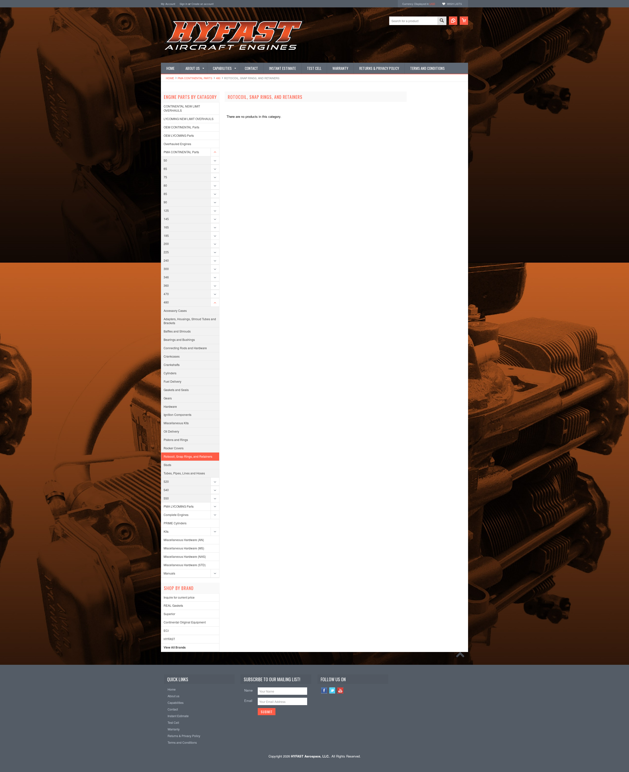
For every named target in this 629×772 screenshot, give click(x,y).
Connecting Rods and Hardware (185, 348)
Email (248, 700)
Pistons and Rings (176, 440)
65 (165, 169)
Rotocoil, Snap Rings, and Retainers (188, 456)
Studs (167, 465)
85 (165, 194)
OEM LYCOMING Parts (179, 135)
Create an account (202, 4)
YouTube (340, 690)
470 (166, 294)
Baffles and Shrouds (177, 331)
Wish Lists (454, 4)
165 (166, 227)
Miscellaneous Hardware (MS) (184, 548)
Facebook (324, 690)
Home (170, 78)
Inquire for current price (179, 597)
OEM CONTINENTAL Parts (181, 127)
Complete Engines (176, 515)
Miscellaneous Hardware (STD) (185, 565)
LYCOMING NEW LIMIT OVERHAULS (189, 119)
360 (166, 285)
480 (218, 78)
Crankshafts (172, 365)
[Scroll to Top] (461, 656)
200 (166, 244)
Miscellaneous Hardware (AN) (184, 540)
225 (166, 252)
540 (166, 490)
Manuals (169, 573)
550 (166, 498)
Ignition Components (177, 414)
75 (165, 177)
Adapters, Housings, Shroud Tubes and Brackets (190, 321)
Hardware (170, 406)
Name (248, 690)
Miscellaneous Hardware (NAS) (185, 556)
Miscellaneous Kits (176, 423)
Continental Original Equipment (185, 622)
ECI (166, 630)
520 (166, 481)
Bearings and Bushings (179, 339)
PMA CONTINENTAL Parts (195, 78)
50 (165, 160)
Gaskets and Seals (176, 390)
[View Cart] (464, 20)
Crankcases (172, 356)
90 (165, 202)
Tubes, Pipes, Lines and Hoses (184, 473)
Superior (169, 614)
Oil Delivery (171, 431)
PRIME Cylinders (175, 523)
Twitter (332, 690)
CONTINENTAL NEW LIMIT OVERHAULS (182, 108)
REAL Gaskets (173, 605)
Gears (168, 398)
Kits (166, 531)
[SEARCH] (441, 21)
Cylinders (170, 373)
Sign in (183, 4)
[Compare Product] (453, 20)
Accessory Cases (175, 310)
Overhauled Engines (177, 144)
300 (166, 269)
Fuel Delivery (172, 381)
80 (165, 185)
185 (166, 235)
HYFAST (169, 639)
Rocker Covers (174, 448)
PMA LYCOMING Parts (179, 506)
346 (166, 277)
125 (166, 210)
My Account (168, 4)
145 (166, 219)
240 (166, 260)
